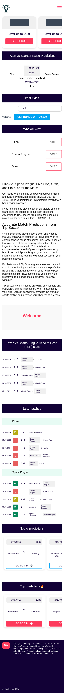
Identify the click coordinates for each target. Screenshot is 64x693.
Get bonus (19, 41)
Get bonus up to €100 (32, 117)
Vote (53, 142)
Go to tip (22, 565)
